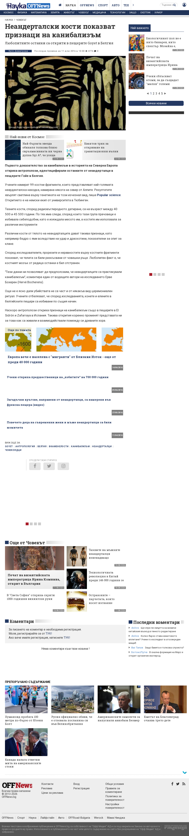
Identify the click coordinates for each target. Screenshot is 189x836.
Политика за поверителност (114, 798)
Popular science (109, 195)
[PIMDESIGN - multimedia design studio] (174, 828)
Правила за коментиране (113, 790)
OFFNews (7, 817)
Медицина (99, 12)
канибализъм (80, 446)
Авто (116, 5)
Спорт (103, 5)
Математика (39, 12)
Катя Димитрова (18, 51)
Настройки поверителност (114, 806)
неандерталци (102, 446)
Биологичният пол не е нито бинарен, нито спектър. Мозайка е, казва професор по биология (163, 46)
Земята (55, 12)
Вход (76, 784)
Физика (22, 12)
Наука (71, 5)
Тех (126, 5)
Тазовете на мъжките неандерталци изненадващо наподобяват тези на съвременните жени (104, 557)
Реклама (46, 788)
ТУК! (67, 637)
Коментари (22, 621)
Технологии (117, 12)
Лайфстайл (47, 817)
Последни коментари (156, 622)
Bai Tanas (137, 647)
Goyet (9, 446)
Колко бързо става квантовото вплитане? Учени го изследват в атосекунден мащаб (155, 639)
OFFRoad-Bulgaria (79, 817)
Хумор (158, 12)
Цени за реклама (52, 792)
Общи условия (114, 784)
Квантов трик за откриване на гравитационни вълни (101, 147)
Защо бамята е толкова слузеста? (164, 647)
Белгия (42, 446)
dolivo (135, 627)
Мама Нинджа (116, 817)
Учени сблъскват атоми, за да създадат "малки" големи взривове (162, 82)
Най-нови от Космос (27, 136)
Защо (132, 12)
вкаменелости (58, 446)
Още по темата (19, 330)
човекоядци (13, 450)
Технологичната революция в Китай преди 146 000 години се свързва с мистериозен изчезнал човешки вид (106, 580)
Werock (98, 817)
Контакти (47, 784)
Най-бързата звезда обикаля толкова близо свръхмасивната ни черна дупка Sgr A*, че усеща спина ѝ (42, 151)
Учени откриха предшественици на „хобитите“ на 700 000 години (58, 377)
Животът (69, 12)
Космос (8, 12)
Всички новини (156, 103)
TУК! (49, 633)
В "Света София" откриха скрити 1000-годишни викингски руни (31, 597)
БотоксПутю (139, 652)
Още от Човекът (27, 542)
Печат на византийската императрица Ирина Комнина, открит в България (162, 64)
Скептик (145, 12)
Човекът (83, 12)
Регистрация (81, 788)
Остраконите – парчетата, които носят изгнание (102, 599)
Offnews (87, 5)
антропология (25, 446)
